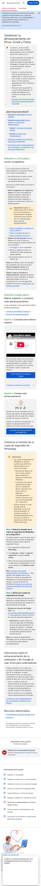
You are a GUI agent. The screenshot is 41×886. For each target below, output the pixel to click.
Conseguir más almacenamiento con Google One (21, 431)
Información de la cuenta (13, 770)
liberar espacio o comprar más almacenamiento (19, 122)
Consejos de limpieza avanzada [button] (18, 385)
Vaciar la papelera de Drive (19, 233)
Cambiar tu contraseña (15, 775)
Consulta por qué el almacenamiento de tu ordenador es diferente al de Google (19, 701)
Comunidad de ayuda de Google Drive (20, 715)
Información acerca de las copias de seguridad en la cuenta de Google (19, 586)
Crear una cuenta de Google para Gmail (21, 789)
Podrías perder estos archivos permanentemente (22, 221)
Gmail (15, 247)
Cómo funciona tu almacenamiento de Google (20, 811)
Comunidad (22, 8)
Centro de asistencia (9, 8)
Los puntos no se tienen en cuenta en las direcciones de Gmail (21, 818)
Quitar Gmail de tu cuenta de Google (20, 793)
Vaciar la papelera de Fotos (19, 236)
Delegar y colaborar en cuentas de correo (21, 798)
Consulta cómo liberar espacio (17, 311)
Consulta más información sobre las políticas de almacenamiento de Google (23, 101)
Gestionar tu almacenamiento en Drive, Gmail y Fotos (21, 803)
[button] (3, 2)
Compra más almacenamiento (17, 314)
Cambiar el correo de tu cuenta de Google (22, 784)
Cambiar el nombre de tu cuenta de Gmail (21, 779)
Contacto (9, 717)
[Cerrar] (39, 13)
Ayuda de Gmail (13, 3)
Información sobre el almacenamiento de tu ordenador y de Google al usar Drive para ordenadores (21, 147)
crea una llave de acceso (10, 25)
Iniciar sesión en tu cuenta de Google (21, 375)
